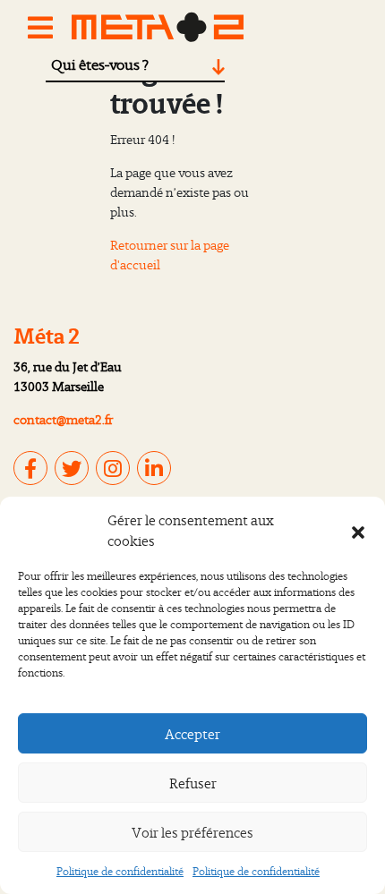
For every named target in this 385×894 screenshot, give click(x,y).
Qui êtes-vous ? (100, 64)
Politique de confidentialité (120, 871)
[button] (358, 531)
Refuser (193, 783)
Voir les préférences (192, 832)
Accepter (192, 734)
